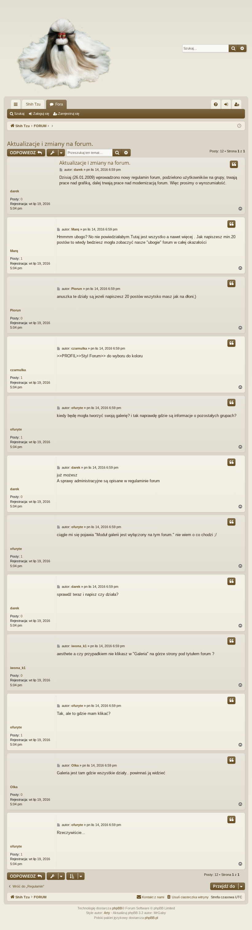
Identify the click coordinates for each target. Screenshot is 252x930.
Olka (14, 787)
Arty (107, 913)
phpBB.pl (151, 918)
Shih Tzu (33, 104)
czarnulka (18, 370)
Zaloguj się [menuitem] (227, 105)
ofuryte (16, 429)
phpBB (117, 908)
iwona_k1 (18, 668)
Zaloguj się (41, 113)
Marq (14, 251)
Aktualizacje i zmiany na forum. (50, 144)
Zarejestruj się (68, 113)
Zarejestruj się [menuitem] (237, 105)
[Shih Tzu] (61, 48)
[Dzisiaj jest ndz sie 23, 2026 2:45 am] (239, 126)
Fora (59, 104)
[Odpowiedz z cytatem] (234, 164)
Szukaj (19, 113)
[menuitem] (215, 104)
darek (14, 191)
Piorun (15, 310)
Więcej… (17, 105)
